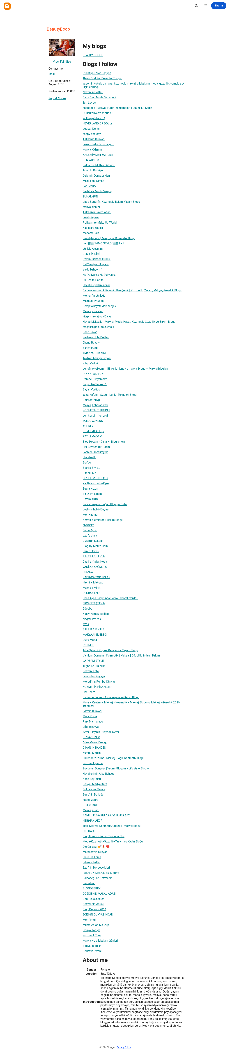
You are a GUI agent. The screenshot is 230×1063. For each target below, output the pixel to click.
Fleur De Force (92, 857)
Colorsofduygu (92, 400)
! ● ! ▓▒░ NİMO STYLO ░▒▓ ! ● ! (103, 243)
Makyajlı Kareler (93, 311)
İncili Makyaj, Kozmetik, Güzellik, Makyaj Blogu (112, 826)
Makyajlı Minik (91, 587)
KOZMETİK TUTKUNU (96, 410)
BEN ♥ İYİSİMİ (91, 254)
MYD (86, 624)
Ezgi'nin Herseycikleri (96, 867)
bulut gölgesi (91, 217)
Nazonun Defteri (93, 92)
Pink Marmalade (93, 721)
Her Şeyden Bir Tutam (96, 447)
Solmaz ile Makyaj (94, 789)
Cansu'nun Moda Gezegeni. (99, 97)
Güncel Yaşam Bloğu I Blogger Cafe (105, 504)
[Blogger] (7, 6)
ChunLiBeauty (91, 342)
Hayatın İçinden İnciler (96, 285)
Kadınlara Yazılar (93, 228)
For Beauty (89, 186)
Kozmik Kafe (91, 671)
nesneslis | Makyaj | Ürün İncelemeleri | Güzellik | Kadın (117, 108)
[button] (196, 5)
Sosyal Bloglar (92, 946)
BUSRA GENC (91, 593)
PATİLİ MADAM (92, 436)
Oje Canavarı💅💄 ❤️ (96, 846)
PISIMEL (88, 645)
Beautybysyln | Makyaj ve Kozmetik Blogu (109, 238)
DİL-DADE (89, 831)
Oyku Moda (90, 640)
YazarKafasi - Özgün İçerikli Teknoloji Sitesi (110, 394)
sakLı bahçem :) (92, 269)
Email (52, 74)
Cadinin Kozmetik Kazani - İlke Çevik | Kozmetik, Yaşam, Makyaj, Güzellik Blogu (132, 290)
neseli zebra (90, 799)
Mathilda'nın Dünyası (95, 852)
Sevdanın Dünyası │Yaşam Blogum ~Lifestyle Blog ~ (116, 768)
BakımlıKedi (90, 347)
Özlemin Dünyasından (96, 175)
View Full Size (62, 61)
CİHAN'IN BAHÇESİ (95, 747)
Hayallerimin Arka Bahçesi (99, 773)
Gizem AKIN (90, 499)
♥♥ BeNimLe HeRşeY (96, 483)
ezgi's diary (90, 535)
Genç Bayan (90, 332)
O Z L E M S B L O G (95, 478)
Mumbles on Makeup (96, 925)
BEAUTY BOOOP (93, 55)
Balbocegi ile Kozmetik (97, 878)
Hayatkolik (89, 457)
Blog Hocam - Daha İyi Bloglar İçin (104, 441)
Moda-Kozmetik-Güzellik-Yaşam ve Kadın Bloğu (113, 841)
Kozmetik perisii (93, 763)
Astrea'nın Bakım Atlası (97, 212)
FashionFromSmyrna (95, 452)
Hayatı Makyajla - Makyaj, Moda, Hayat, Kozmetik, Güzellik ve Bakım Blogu (129, 321)
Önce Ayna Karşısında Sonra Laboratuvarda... (110, 598)
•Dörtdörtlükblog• (93, 431)
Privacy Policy (124, 1047)
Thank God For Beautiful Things (102, 78)
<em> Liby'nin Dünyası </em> (101, 732)
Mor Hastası (90, 514)
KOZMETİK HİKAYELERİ (97, 687)
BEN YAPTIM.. (91, 160)
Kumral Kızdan (92, 753)
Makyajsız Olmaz (93, 181)
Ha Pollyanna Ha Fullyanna (99, 274)
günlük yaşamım (93, 248)
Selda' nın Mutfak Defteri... (99, 165)
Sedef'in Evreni (92, 951)
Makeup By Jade (93, 301)
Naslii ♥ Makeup (93, 582)
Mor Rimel (89, 919)
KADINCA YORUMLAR (96, 577)
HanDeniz (89, 692)
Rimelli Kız (89, 473)
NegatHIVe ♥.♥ (92, 619)
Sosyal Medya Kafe (95, 784)
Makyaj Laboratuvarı (95, 405)
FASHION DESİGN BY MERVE (101, 873)
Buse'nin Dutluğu (93, 794)
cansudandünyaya (94, 676)
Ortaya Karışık (91, 930)
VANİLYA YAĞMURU (95, 567)
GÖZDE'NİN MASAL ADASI (99, 893)
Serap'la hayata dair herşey (99, 306)
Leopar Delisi (91, 128)
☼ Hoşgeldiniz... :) (94, 118)
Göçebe (87, 608)
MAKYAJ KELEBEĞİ (95, 634)
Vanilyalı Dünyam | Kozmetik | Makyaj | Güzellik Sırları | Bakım (121, 655)
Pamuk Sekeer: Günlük (97, 259)
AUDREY (88, 426)
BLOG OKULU (91, 805)
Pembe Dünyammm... (96, 379)
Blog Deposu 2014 (94, 909)
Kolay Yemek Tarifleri (96, 613)
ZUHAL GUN (90, 196)
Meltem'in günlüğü (94, 295)
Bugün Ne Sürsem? (95, 384)
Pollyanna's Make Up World (100, 222)
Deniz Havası (91, 551)
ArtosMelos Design (95, 742)
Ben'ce (87, 462)
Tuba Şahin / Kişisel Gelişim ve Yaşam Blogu (110, 650)
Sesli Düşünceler (93, 899)
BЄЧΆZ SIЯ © (91, 737)
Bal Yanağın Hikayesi (96, 264)
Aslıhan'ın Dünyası (94, 139)
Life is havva (91, 726)
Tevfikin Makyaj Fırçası (97, 358)
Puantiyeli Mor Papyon (97, 73)
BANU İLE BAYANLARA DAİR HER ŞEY (106, 815)
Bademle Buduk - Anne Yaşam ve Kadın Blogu (111, 697)
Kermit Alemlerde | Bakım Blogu (103, 520)
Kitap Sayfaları (92, 779)
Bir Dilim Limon (92, 494)
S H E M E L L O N (94, 556)
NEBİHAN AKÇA (92, 820)
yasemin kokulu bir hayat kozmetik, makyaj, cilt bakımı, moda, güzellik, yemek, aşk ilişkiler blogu (133, 85)
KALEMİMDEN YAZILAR (98, 154)
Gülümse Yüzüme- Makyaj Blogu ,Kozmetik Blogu (113, 758)
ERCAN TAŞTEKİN (94, 603)
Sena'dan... (89, 883)
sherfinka (88, 525)
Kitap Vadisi (90, 363)
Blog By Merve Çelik (95, 546)
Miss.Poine (90, 716)
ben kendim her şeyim (96, 415)
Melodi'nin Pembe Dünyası (99, 681)
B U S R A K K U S (94, 629)
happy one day (92, 134)
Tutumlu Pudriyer (93, 170)
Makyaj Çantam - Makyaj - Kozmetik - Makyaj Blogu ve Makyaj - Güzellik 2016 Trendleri (131, 704)
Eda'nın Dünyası (92, 711)
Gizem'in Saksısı (93, 540)
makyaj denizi (91, 207)
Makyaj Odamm (92, 149)
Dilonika (88, 572)
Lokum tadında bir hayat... (98, 144)
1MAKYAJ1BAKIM (94, 353)
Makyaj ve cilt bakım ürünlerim (101, 940)
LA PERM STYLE (93, 660)
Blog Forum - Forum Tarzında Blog (104, 836)
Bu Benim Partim (93, 280)
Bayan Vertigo (91, 389)
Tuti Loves (89, 102)
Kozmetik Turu (92, 935)
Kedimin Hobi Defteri (96, 337)
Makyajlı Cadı (91, 810)
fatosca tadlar (91, 862)
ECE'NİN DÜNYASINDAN (98, 914)
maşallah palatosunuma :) (98, 327)
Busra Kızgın (90, 488)
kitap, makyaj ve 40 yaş (97, 316)
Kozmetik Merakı (93, 904)
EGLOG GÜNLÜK (93, 421)
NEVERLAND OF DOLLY (97, 123)
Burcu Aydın (90, 530)
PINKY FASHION (93, 374)
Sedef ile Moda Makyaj (97, 191)
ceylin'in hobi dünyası (96, 509)
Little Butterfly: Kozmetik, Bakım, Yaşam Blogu (111, 201)
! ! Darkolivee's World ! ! (98, 113)
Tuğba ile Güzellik (94, 666)
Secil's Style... (91, 467)
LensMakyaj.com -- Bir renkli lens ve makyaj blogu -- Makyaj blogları (125, 368)
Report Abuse (57, 98)
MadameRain (91, 233)
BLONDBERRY (91, 888)
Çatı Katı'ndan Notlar (95, 561)
